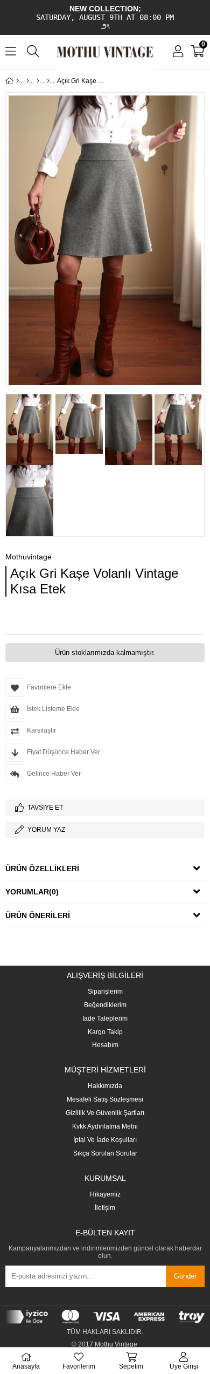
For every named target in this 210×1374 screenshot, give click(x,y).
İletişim (105, 1208)
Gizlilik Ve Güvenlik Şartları (105, 1113)
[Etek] (48, 81)
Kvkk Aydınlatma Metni (105, 1126)
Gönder (185, 1276)
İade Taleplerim (105, 1018)
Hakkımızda (105, 1086)
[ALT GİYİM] (38, 81)
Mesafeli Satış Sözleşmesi (105, 1099)
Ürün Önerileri (37, 915)
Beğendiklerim (105, 1005)
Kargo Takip (105, 1032)
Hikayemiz (105, 1194)
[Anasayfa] (17, 81)
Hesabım (105, 1045)
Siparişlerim (105, 991)
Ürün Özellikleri (42, 868)
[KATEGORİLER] (27, 81)
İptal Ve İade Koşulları (105, 1140)
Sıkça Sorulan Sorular (105, 1153)
